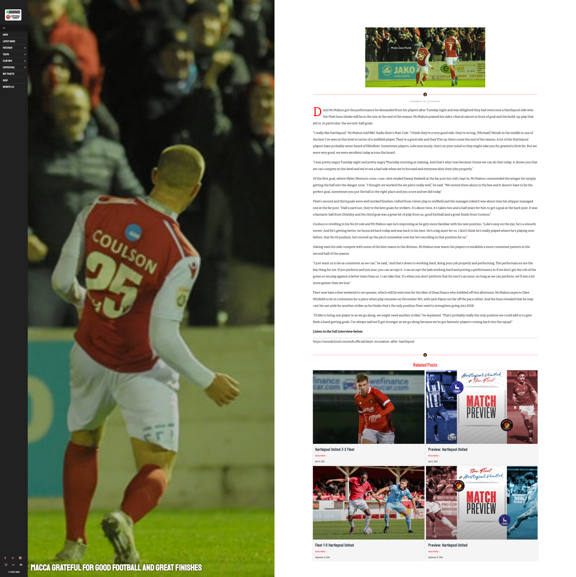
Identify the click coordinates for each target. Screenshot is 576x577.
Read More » (321, 455)
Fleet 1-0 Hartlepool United (334, 544)
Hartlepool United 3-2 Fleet (334, 449)
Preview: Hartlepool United (447, 449)
